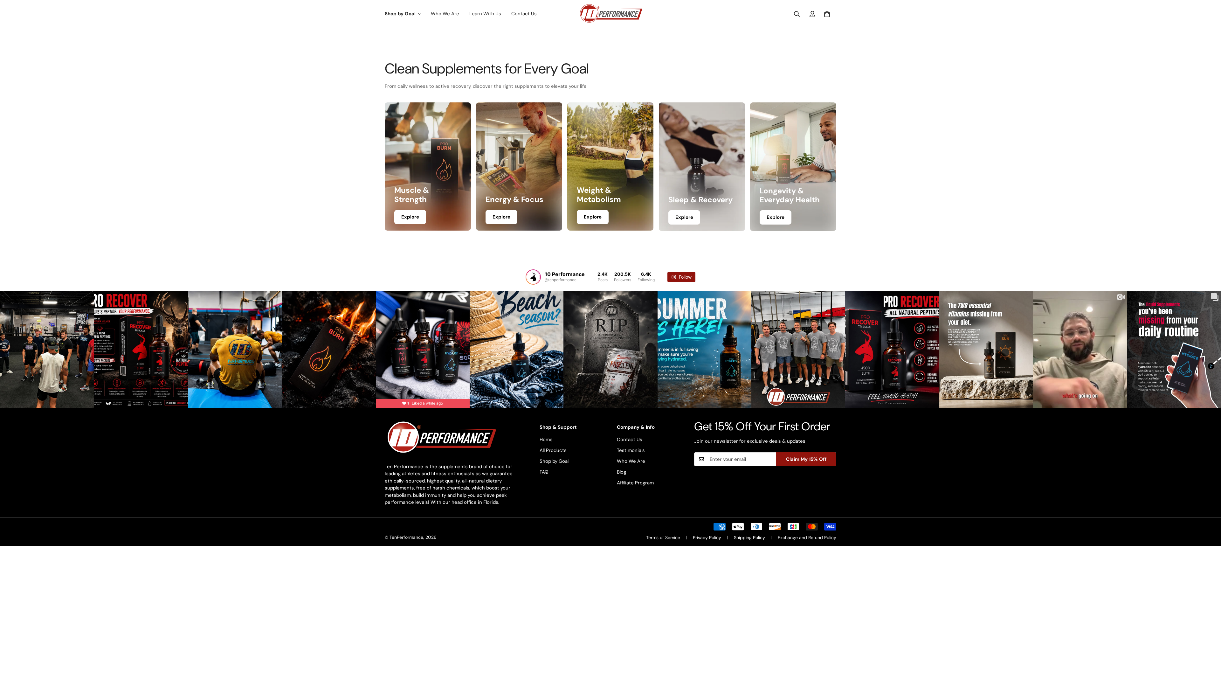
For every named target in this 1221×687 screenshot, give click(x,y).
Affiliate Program (635, 483)
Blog (621, 472)
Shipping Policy (749, 537)
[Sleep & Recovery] (702, 166)
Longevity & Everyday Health (790, 195)
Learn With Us (485, 13)
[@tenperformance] (533, 277)
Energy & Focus (514, 199)
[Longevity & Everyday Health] (793, 166)
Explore (410, 217)
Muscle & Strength (411, 195)
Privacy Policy (707, 537)
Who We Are (445, 13)
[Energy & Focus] (519, 166)
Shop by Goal (400, 13)
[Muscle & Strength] (428, 166)
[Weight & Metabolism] (610, 166)
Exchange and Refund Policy (807, 537)
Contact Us (524, 13)
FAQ (544, 472)
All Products (553, 450)
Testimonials (631, 450)
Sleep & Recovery (700, 200)
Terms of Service (663, 537)
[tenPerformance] (610, 14)
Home (546, 439)
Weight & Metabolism (599, 195)
